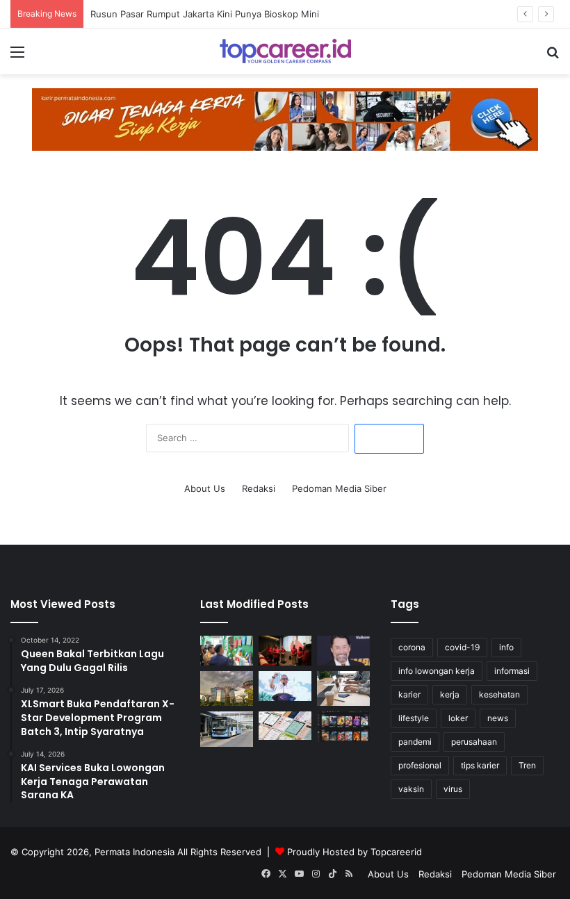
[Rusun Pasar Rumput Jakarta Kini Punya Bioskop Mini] (285, 651)
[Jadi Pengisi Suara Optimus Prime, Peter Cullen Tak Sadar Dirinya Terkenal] (343, 651)
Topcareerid (396, 851)
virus (452, 789)
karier (409, 694)
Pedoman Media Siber (339, 488)
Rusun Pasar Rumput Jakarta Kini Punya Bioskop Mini (204, 13)
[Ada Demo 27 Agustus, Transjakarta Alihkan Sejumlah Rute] (226, 729)
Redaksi (258, 488)
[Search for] (553, 56)
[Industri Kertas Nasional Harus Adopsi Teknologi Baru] (226, 651)
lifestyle (413, 718)
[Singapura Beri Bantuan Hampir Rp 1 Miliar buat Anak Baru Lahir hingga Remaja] (226, 689)
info (506, 647)
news (497, 718)
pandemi (415, 741)
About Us (204, 488)
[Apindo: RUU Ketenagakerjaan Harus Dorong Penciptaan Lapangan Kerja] (343, 689)
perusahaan (474, 741)
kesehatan (499, 694)
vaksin (411, 789)
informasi (512, 671)
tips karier (480, 765)
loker (458, 718)
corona (411, 647)
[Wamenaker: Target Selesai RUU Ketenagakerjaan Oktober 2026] (285, 686)
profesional (419, 765)
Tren (527, 765)
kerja (449, 694)
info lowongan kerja (436, 671)
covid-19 (462, 647)
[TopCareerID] (285, 51)
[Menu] (17, 56)
